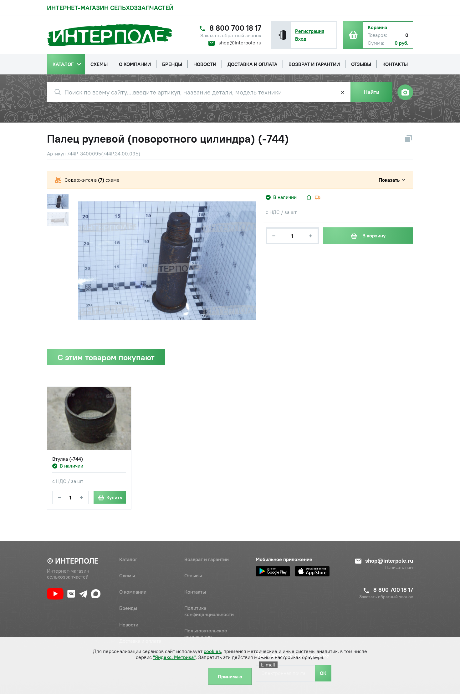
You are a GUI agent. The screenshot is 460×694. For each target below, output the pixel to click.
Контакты (195, 592)
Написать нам (399, 567)
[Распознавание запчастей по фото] (405, 92)
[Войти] (281, 35)
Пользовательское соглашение (205, 633)
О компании (132, 592)
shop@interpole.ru (239, 42)
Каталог (128, 559)
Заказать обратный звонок (230, 35)
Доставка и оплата (140, 641)
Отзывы (193, 575)
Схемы (127, 575)
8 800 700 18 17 (235, 28)
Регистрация (309, 31)
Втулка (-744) (67, 459)
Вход (300, 39)
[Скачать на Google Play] (273, 571)
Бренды (128, 608)
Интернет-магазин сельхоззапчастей (110, 8)
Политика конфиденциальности (209, 611)
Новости (128, 624)
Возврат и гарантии (206, 559)
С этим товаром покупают (106, 357)
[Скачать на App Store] (312, 571)
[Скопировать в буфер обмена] (408, 138)
